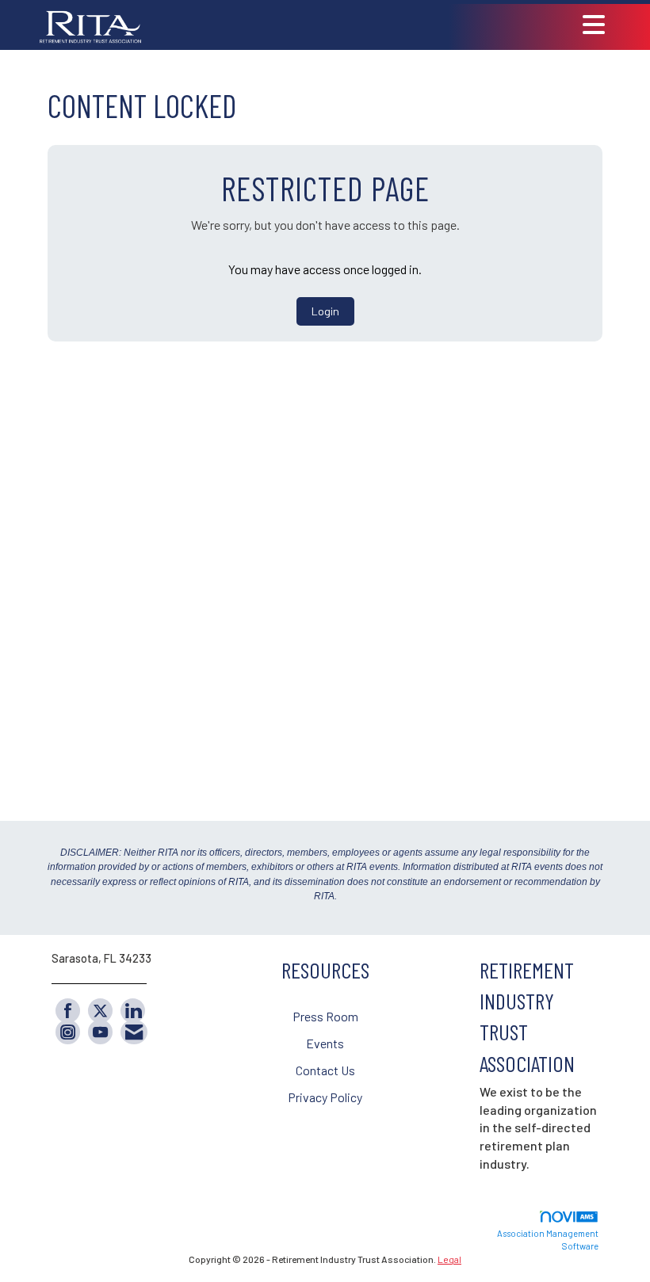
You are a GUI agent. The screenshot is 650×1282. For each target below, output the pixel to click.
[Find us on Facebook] (67, 1010)
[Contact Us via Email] (133, 1032)
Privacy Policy (325, 1097)
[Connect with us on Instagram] (67, 1032)
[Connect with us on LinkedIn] (132, 1010)
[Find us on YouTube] (100, 1032)
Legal (449, 1259)
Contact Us (325, 1070)
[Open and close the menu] (381, 25)
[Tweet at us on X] (100, 1010)
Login (325, 311)
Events (325, 1043)
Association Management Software (547, 1239)
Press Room (325, 1016)
